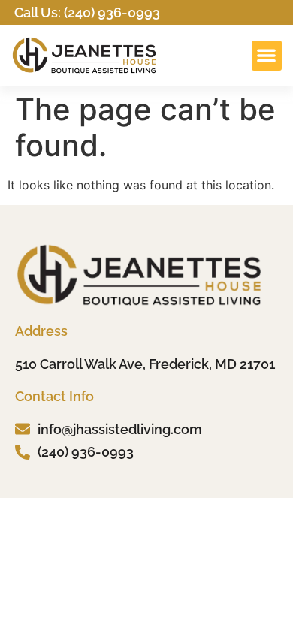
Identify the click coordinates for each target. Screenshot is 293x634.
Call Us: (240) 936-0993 (87, 12)
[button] (267, 56)
